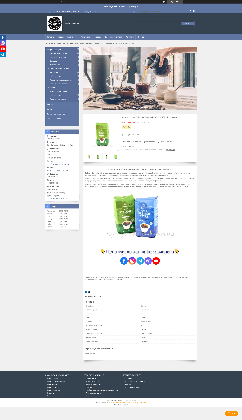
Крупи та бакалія (92, 381)
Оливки (89, 387)
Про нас (141, 37)
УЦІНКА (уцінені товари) (59, 91)
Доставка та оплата (113, 37)
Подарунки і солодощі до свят (61, 80)
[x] (89, 292)
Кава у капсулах (53, 390)
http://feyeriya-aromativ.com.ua (58, 164)
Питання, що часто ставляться (58, 114)
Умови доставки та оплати (135, 381)
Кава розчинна (53, 387)
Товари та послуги (65, 37)
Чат (233, 413)
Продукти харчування (58, 57)
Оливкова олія (91, 378)
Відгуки (49, 109)
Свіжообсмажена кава (56, 381)
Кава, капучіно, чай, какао (67, 43)
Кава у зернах (52, 378)
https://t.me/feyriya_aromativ (57, 198)
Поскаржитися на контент (117, 402)
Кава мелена (52, 384)
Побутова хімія (55, 76)
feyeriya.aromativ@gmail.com (57, 170)
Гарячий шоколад (54, 396)
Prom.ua (133, 400)
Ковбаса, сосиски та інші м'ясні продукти (102, 390)
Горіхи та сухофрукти (94, 393)
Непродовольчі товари (59, 84)
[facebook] (86, 292)
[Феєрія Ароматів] (54, 23)
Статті (49, 123)
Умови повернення (132, 387)
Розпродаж (85, 37)
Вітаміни (89, 396)
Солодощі (53, 61)
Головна (50, 37)
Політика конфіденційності (137, 402)
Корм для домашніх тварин (60, 69)
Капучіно (50, 393)
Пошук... (188, 23)
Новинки (97, 37)
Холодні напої (55, 65)
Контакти (130, 37)
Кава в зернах (86, 43)
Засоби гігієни (55, 72)
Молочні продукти (93, 384)
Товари (52, 43)
